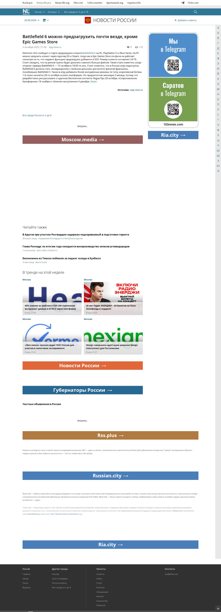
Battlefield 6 (89, 52)
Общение (100, 605)
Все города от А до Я (61, 587)
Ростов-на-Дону (59, 583)
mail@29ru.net (171, 574)
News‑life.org (62, 2)
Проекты (101, 568)
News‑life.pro (44, 2)
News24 (58, 514)
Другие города (60, 568)
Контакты (170, 568)
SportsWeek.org (33, 514)
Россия (26, 568)
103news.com (177, 511)
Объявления (102, 592)
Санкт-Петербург (60, 578)
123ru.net (193, 2)
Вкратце (26, 587)
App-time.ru (55, 47)
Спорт (99, 583)
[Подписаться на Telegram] (183, 2)
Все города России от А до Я (37, 115)
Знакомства (101, 601)
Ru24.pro (27, 2)
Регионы (100, 587)
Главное (26, 574)
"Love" (52, 514)
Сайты (99, 578)
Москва (55, 574)
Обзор (26, 578)
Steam (93, 81)
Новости (100, 574)
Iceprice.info (134, 2)
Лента (25, 583)
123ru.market (94, 2)
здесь (37, 500)
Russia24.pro (73, 514)
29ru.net (78, 2)
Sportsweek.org (114, 2)
